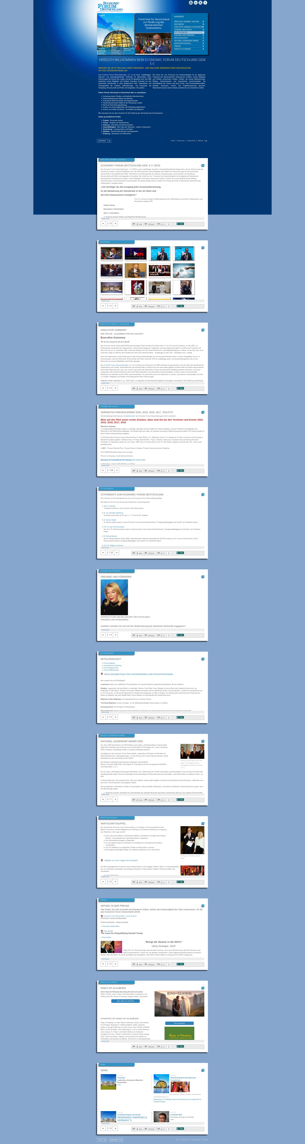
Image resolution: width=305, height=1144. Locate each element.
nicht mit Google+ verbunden (158, 224)
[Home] (110, 12)
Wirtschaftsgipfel (182, 43)
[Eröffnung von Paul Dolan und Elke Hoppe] (192, 853)
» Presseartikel (106, 937)
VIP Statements (181, 32)
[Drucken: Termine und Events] (203, 412)
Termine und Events (183, 30)
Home (173, 141)
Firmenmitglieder (109, 663)
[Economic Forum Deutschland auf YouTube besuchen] (191, 3)
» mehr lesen (105, 218)
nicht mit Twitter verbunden (145, 224)
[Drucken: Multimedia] (203, 247)
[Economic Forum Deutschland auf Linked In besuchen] (196, 3)
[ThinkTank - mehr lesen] (108, 1089)
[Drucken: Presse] (203, 905)
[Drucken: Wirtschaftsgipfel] (203, 823)
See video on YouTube (125, 1001)
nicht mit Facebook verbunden (133, 224)
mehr (119, 1085)
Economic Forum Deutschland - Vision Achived (120, 916)
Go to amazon (179, 1023)
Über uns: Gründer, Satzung (186, 21)
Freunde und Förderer (184, 35)
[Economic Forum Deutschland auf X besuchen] (200, 3)
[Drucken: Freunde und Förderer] (203, 576)
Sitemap (200, 141)
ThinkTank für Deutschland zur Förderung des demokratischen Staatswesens (153, 23)
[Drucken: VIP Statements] (203, 494)
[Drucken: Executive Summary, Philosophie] (203, 330)
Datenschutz (191, 141)
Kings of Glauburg (182, 49)
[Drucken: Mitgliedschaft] (203, 659)
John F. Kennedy (109, 506)
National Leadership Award (186, 41)
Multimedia (179, 24)
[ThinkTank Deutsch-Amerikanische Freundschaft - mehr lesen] (161, 1093)
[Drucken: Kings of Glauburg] (203, 988)
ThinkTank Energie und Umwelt (129, 48)
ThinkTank (102, 48)
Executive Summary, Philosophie (188, 27)
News (102, 15)
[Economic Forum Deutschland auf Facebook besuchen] (205, 3)
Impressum (181, 141)
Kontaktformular (129, 416)
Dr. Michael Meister (110, 536)
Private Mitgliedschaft (111, 670)
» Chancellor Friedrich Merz (110, 926)
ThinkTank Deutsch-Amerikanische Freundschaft (115, 51)
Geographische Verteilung (112, 665)
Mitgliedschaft (181, 38)
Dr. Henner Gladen (110, 520)
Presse (177, 46)
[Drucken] (206, 141)
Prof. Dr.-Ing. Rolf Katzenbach (114, 527)
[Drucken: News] (203, 1070)
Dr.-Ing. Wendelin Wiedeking (113, 513)
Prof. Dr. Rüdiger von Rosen (113, 545)
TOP (100, 1140)
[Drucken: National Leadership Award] (203, 741)
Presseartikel (108, 931)
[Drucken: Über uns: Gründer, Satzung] (203, 165)
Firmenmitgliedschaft (111, 668)
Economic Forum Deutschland (114, 365)
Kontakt (102, 141)
